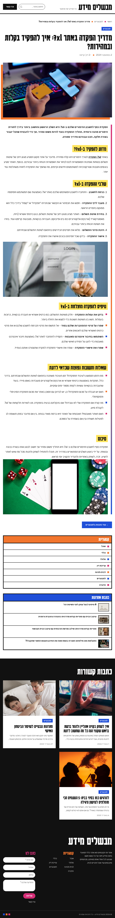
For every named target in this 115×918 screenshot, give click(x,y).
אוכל (72, 858)
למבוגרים (98, 21)
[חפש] (21, 7)
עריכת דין (53, 862)
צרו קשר (10, 6)
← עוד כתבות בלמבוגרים (97, 524)
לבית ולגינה (69, 867)
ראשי (109, 21)
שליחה (29, 896)
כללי (55, 858)
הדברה (71, 871)
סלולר (71, 862)
